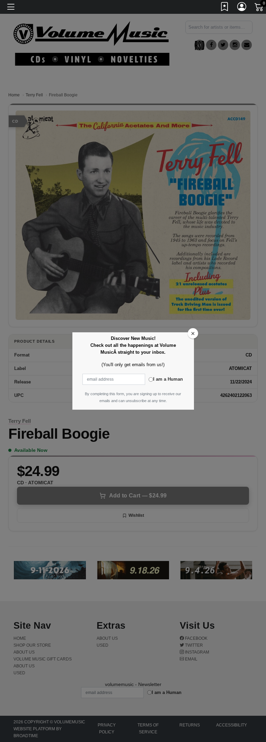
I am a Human (168, 379)
